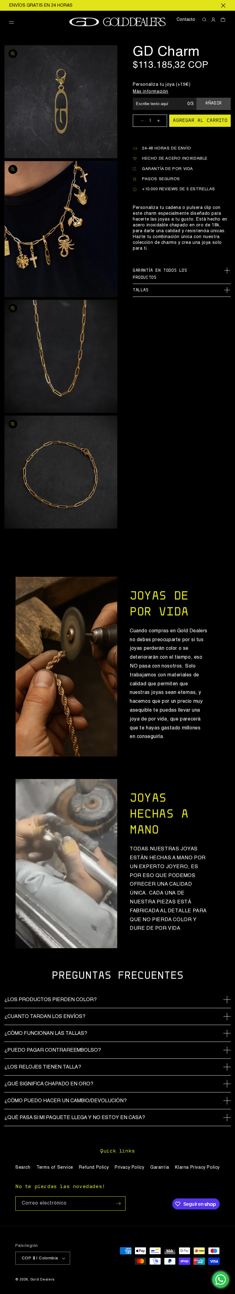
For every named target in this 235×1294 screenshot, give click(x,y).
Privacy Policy (129, 1167)
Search (23, 1167)
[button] (13, 22)
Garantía (159, 1167)
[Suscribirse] (118, 1203)
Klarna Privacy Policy (197, 1167)
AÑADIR (213, 103)
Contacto (186, 19)
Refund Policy (94, 1167)
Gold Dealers (42, 1279)
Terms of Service (54, 1167)
